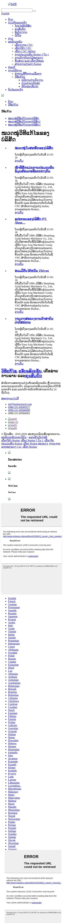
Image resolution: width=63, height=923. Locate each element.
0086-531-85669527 (19, 407)
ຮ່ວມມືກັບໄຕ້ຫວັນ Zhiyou (32, 270)
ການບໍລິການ (15, 70)
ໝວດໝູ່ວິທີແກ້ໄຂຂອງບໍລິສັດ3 (24, 124)
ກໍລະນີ (11, 67)
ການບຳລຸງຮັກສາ (31, 83)
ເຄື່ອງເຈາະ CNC (24, 44)
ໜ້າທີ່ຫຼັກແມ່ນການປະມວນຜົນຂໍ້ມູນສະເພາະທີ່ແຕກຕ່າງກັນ (34, 169)
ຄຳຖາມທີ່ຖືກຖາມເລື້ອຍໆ (28, 73)
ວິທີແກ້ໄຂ (20, 76)
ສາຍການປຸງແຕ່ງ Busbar (28, 64)
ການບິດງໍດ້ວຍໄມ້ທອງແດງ (29, 57)
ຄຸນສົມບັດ (20, 29)
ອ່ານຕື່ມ (19, 160)
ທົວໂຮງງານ (21, 32)
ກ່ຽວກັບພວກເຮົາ (17, 22)
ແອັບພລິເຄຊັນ (30, 371)
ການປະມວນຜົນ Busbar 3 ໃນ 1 (32, 54)
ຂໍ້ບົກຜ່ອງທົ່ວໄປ (30, 86)
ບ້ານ (10, 19)
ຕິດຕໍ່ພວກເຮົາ (15, 89)
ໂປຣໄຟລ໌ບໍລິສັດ (23, 25)
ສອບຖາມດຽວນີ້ (10, 398)
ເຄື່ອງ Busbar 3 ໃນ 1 (32, 440)
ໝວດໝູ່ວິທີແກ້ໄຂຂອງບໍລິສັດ (23, 118)
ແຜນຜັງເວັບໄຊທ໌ (38, 437)
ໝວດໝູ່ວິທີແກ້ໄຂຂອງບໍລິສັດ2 (24, 121)
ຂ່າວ (10, 38)
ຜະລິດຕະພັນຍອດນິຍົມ (14, 437)
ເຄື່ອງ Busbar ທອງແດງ (35, 443)
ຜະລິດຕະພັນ (15, 41)
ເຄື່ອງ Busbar (30, 446)
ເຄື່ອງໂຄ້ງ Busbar (10, 440)
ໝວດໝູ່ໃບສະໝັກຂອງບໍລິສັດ (34, 148)
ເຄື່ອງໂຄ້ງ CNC (23, 48)
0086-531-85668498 (19, 410)
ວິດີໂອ (18, 35)
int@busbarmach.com (20, 404)
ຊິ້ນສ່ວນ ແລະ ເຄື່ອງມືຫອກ (29, 60)
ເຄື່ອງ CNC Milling (25, 51)
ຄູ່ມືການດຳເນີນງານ (32, 80)
